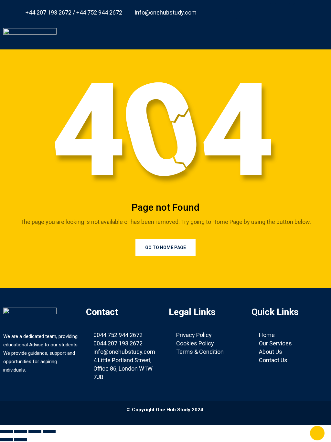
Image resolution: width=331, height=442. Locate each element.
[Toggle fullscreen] (20, 431)
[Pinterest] (282, 11)
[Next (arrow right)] (20, 439)
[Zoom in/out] (6, 431)
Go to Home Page (165, 247)
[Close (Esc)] (49, 431)
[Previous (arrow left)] (6, 439)
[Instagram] (301, 11)
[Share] (34, 431)
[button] (214, 34)
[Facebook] (244, 11)
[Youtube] (263, 11)
